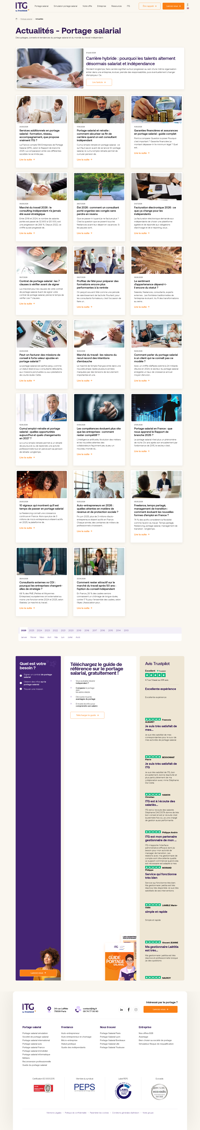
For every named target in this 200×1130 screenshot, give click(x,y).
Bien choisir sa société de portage (155, 1040)
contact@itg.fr (90, 1008)
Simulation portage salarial (65, 6)
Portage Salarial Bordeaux (112, 1040)
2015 (110, 630)
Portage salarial (41, 6)
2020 (71, 630)
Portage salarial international (36, 1040)
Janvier (24, 637)
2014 (118, 630)
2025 (31, 630)
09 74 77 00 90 (90, 1011)
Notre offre (87, 6)
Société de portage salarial (35, 1037)
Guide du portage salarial (34, 1065)
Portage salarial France (33, 1047)
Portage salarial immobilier (35, 1051)
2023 (47, 630)
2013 (126, 630)
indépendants (78, 1047)
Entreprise (101, 6)
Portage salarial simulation (35, 1033)
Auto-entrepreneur (70, 1033)
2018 (86, 630)
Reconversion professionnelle (36, 1061)
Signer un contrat (38, 675)
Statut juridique (68, 1044)
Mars (42, 637)
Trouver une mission (33, 689)
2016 (102, 630)
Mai (56, 637)
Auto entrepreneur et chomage (76, 1037)
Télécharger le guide (86, 715)
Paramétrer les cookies (99, 1113)
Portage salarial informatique (36, 1054)
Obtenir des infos (35, 683)
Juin (62, 637)
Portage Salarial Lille (109, 1044)
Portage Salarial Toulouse (112, 1047)
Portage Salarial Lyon (110, 1037)
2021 (63, 630)
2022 (55, 630)
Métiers (26, 1058)
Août (78, 637)
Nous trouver (108, 1027)
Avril (49, 637)
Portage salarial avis (32, 1044)
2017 (95, 630)
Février (33, 637)
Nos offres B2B (146, 1033)
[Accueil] (16, 19)
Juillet (70, 637)
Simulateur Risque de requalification (156, 1044)
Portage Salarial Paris (110, 1033)
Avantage (143, 1037)
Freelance (67, 1027)
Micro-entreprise (69, 1040)
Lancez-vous (37, 973)
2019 (79, 630)
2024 (39, 630)
